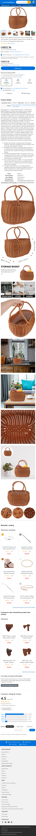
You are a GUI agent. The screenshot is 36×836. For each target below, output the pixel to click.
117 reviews (12, 43)
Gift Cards (4, 777)
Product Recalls (5, 792)
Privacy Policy (5, 802)
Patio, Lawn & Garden (17, 105)
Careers (3, 754)
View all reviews (6, 709)
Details (13, 90)
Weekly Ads (24, 744)
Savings (19, 5)
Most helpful (30, 726)
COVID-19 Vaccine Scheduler (9, 783)
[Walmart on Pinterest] (12, 822)
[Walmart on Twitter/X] (6, 822)
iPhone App (4, 814)
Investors (4, 759)
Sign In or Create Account (14, 742)
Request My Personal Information (9, 806)
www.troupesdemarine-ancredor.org (20, 54)
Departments (6, 5)
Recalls (3, 787)
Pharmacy (4, 785)
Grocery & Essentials (28, 5)
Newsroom (4, 756)
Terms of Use (5, 799)
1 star (3, 721)
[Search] (29, 2)
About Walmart (5, 752)
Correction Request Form (9, 685)
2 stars (2, 719)
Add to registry (26, 93)
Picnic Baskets (16, 106)
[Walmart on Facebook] (3, 822)
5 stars (2, 714)
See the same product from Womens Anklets (24, 607)
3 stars (2, 717)
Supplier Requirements (7, 763)
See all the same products (28, 672)
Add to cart (18, 68)
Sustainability (5, 761)
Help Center (27, 742)
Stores (3, 771)
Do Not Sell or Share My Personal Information (12, 809)
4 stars (2, 716)
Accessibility (5, 790)
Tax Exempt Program (6, 794)
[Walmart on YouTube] (9, 822)
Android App (5, 816)
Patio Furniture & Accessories (29, 105)
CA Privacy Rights (6, 804)
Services (14, 5)
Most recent (10, 726)
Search (32, 730)
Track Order (14, 744)
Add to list (9, 93)
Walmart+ (4, 775)
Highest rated (19, 726)
